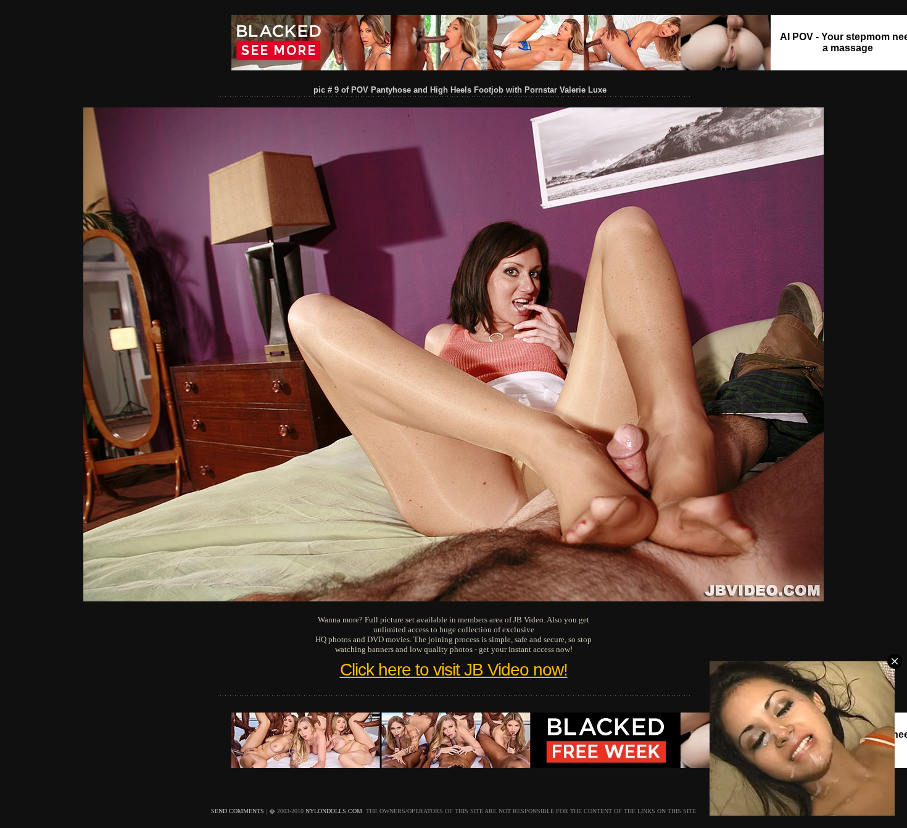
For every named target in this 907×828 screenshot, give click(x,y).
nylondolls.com (333, 811)
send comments (237, 811)
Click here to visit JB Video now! (454, 669)
